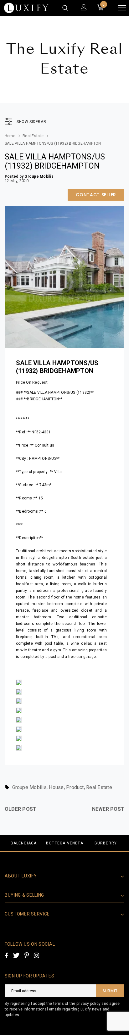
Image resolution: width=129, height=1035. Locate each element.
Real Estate (33, 136)
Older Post (20, 809)
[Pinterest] (26, 955)
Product (75, 787)
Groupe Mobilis (29, 787)
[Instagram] (36, 955)
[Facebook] (6, 955)
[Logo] (26, 8)
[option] (23, 843)
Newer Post (108, 809)
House (56, 787)
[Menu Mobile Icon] (122, 8)
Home (10, 136)
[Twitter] (16, 955)
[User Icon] (84, 8)
